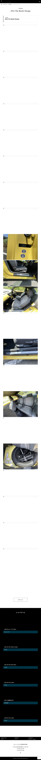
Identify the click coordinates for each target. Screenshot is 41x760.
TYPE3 (5, 685)
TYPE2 (5, 667)
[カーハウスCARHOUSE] (6, 1)
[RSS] (20, 752)
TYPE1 (5, 649)
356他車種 (21, 8)
